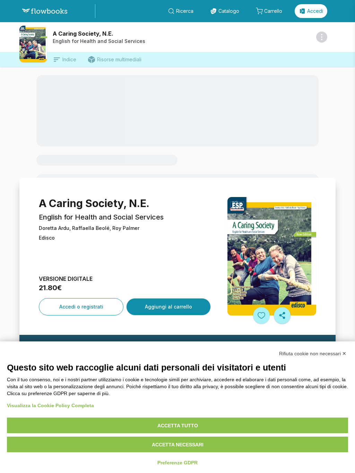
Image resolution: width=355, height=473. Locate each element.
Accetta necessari (178, 444)
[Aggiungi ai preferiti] (261, 315)
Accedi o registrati (81, 307)
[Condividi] (282, 315)
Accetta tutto (177, 425)
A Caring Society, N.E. (83, 33)
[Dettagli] (321, 37)
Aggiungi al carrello (168, 307)
